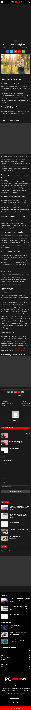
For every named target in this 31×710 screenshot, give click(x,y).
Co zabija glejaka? (14, 448)
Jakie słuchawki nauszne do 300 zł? (19, 434)
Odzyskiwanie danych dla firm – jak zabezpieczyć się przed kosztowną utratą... (18, 516)
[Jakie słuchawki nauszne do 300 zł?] (4, 435)
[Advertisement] (15, 20)
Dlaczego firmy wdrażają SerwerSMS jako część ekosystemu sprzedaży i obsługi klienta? (19, 508)
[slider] (5, 354)
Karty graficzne (4, 664)
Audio (15, 40)
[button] (29, 2)
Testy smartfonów (5, 657)
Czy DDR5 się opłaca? (14, 522)
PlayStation (3, 659)
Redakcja (9, 47)
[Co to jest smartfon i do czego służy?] (4, 531)
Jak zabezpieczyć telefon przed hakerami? (24, 404)
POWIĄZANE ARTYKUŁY (7, 428)
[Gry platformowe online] (4, 627)
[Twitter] (17, 702)
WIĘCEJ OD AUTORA (6, 430)
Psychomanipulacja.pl (21, 350)
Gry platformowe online (15, 625)
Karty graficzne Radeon (6, 662)
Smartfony (3, 668)
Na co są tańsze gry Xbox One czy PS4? (7, 404)
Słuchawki (3, 653)
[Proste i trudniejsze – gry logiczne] (4, 641)
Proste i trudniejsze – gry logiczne (18, 640)
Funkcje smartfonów (6, 650)
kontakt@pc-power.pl (21, 693)
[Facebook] (13, 702)
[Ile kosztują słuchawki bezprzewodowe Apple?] (4, 442)
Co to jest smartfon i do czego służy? (18, 529)
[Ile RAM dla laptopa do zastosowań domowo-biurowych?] (4, 634)
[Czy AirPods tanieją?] (4, 538)
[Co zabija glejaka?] (4, 450)
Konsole (3, 666)
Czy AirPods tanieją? (14, 536)
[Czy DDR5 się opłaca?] (4, 524)
